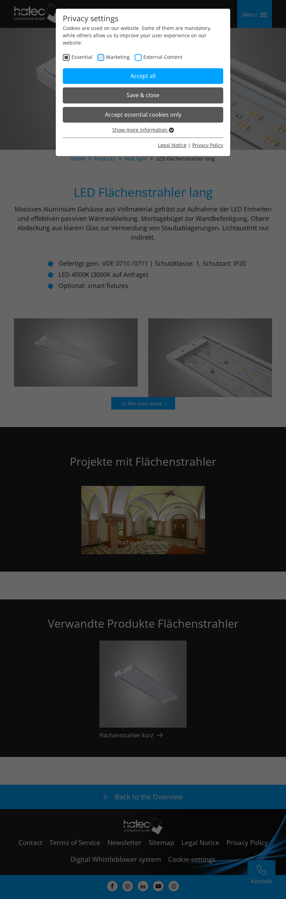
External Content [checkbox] (162, 57)
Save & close (143, 95)
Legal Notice (172, 145)
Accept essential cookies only (143, 114)
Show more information (140, 129)
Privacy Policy (207, 145)
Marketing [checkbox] (118, 57)
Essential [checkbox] (82, 57)
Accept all (143, 76)
